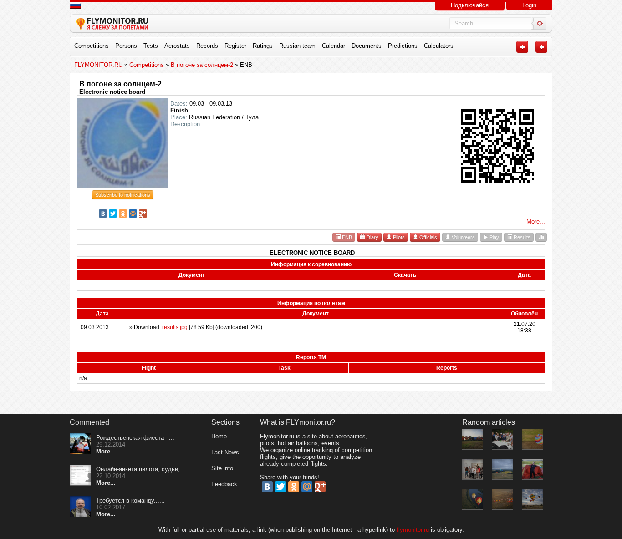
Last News (225, 452)
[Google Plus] (143, 213)
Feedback (224, 484)
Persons (126, 45)
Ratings (263, 45)
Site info (222, 468)
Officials (427, 237)
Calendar (333, 45)
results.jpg (175, 327)
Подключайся (470, 5)
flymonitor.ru (413, 529)
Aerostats (177, 45)
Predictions (403, 45)
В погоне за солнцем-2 (120, 84)
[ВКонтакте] (103, 213)
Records (207, 45)
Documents (367, 45)
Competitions (91, 45)
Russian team (297, 45)
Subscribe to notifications (122, 195)
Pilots (398, 237)
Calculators (439, 45)
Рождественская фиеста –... (135, 437)
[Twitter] (113, 213)
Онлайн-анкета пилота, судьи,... (140, 469)
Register (235, 45)
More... (535, 221)
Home (219, 436)
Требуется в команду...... (130, 500)
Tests (150, 45)
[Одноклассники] (123, 213)
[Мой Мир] (133, 213)
